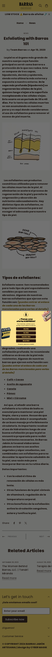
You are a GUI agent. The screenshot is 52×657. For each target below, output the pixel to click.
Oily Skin (26, 329)
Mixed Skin (26, 341)
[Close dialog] (49, 312)
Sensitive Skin (26, 336)
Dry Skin (26, 333)
